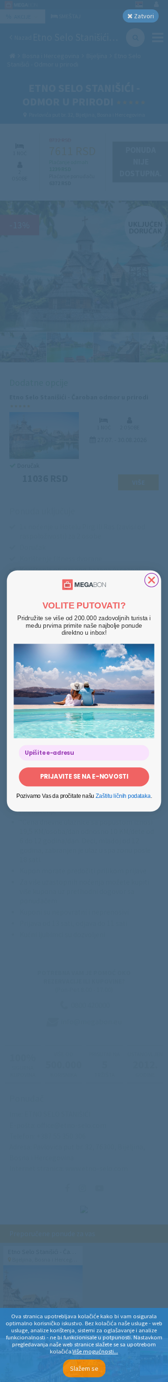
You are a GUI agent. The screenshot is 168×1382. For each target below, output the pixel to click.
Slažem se (84, 1368)
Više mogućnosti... (95, 1351)
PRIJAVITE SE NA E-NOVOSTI (84, 776)
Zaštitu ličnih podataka (123, 796)
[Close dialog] (151, 580)
